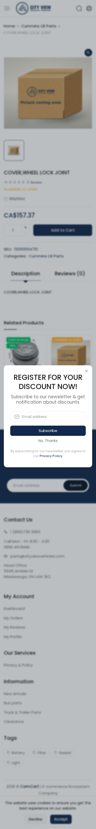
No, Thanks (48, 440)
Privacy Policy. (51, 455)
